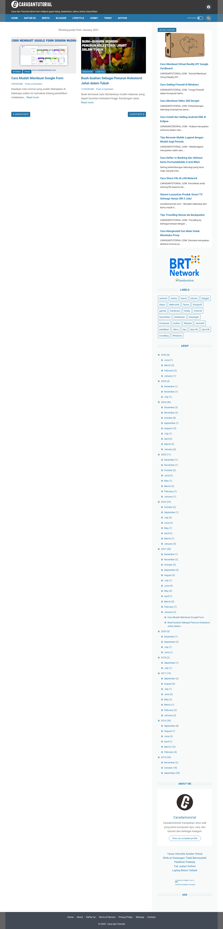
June (168, 360)
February (170, 370)
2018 (165, 657)
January (170, 376)
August (170, 428)
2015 (166, 757)
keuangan (194, 317)
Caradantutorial (184, 817)
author (122, 18)
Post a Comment (33, 84)
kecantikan (164, 317)
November (171, 391)
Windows (177, 335)
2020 (165, 631)
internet (17, 72)
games (162, 311)
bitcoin (194, 298)
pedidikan (164, 329)
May (168, 481)
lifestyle (100, 72)
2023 (166, 454)
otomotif (200, 323)
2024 (166, 402)
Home (14, 18)
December (171, 386)
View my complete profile (184, 838)
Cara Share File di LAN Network (178, 178)
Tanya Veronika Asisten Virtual (184, 853)
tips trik (194, 329)
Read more (32, 97)
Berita (46, 18)
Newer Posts (21, 114)
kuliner (176, 323)
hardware (175, 311)
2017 (166, 673)
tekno (27, 72)
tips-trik (205, 329)
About (80, 917)
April (168, 439)
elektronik (174, 304)
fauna (186, 304)
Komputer (164, 323)
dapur (162, 304)
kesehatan (87, 72)
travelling (164, 335)
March (169, 365)
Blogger (61, 18)
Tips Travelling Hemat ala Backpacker (182, 214)
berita (174, 298)
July (168, 397)
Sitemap (140, 917)
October (170, 418)
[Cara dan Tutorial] (33, 4)
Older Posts (136, 114)
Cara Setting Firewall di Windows (179, 84)
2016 (166, 720)
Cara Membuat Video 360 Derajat (179, 100)
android (163, 298)
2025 (165, 381)
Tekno (108, 18)
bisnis (184, 298)
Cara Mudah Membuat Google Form (37, 78)
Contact (151, 917)
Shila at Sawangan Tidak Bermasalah (185, 857)
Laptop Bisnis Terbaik (184, 870)
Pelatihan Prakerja (184, 862)
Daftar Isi (30, 18)
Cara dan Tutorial (116, 924)
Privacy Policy (126, 917)
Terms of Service (107, 917)
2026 (165, 355)
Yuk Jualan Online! (185, 866)
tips (184, 329)
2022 (166, 502)
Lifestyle (78, 18)
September (171, 423)
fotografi (197, 304)
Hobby (94, 18)
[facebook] (208, 7)
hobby (187, 311)
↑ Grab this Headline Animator (184, 884)
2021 (166, 549)
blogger (205, 298)
